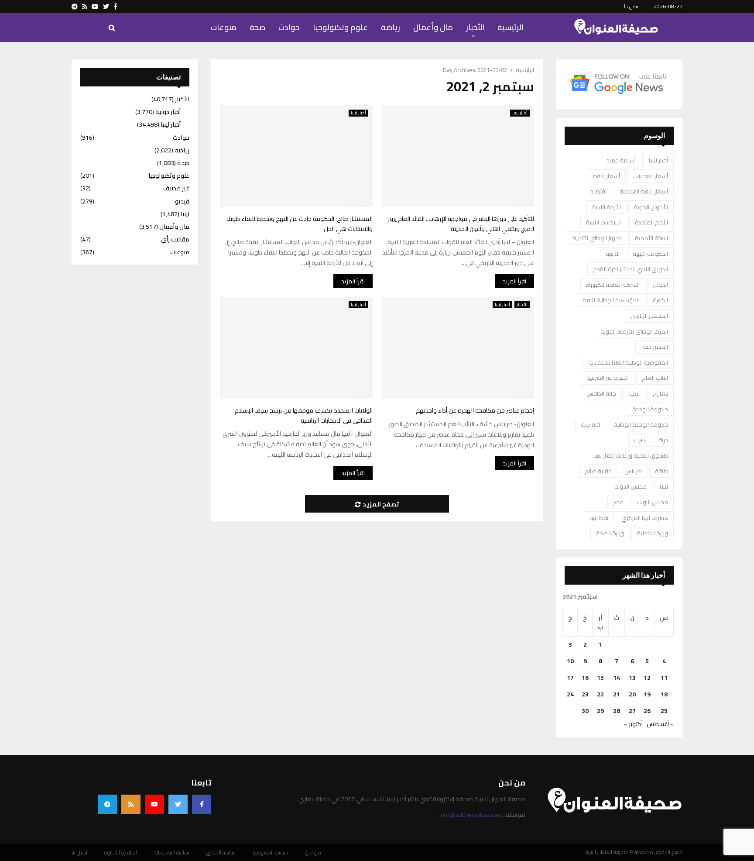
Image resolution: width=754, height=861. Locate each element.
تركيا (634, 393)
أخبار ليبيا (358, 113)
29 (600, 710)
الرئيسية (510, 27)
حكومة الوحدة (650, 409)
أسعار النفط (606, 176)
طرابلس (633, 471)
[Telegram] (107, 804)
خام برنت (590, 424)
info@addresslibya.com (470, 814)
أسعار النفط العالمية (644, 191)
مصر (618, 502)
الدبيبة (613, 253)
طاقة (661, 471)
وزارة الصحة (610, 533)
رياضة (390, 27)
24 (570, 694)
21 (616, 694)
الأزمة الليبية (606, 207)
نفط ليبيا (598, 518)
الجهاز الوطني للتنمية (597, 238)
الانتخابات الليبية (604, 222)
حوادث (289, 27)
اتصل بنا (632, 6)
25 (664, 710)
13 (632, 677)
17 (570, 677)
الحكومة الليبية (650, 253)
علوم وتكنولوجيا (340, 27)
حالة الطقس (601, 393)
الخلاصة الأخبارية (120, 853)
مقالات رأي (175, 239)
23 (585, 694)
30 (585, 710)
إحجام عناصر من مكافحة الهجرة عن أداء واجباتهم (475, 410)
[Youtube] (154, 804)
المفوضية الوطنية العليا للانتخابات (628, 362)
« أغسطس (660, 724)
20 (632, 694)
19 (647, 694)
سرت (639, 440)
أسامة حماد (621, 160)
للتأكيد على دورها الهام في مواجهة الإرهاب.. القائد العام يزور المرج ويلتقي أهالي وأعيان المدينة (461, 223)
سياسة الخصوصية (270, 853)
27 (632, 710)
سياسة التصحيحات (171, 853)
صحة (257, 27)
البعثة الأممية (651, 238)
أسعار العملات (650, 176)
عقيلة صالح (598, 471)
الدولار (660, 284)
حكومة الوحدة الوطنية (640, 424)
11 (664, 677)
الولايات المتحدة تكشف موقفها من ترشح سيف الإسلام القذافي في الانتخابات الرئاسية (304, 415)
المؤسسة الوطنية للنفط (611, 300)
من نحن (313, 853)
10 (570, 661)
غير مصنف (176, 188)
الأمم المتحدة (651, 222)
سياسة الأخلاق (221, 853)
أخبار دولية (168, 111)
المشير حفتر (654, 346)
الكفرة (660, 300)
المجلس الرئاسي (649, 315)
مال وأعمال (433, 27)
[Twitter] (178, 804)
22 (600, 694)
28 (616, 710)
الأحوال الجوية (651, 207)
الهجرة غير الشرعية (607, 377)
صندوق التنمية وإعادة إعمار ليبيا (630, 455)
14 (616, 677)
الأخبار (475, 27)
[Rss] (131, 804)
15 (600, 677)
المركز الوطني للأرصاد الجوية (634, 331)
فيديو (182, 201)
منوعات (223, 27)
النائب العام (655, 377)
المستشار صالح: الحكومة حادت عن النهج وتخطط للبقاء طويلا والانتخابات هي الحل (299, 223)
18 (664, 694)
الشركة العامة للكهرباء (613, 284)
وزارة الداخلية (652, 533)
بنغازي (660, 393)
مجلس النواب (652, 502)
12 (647, 677)
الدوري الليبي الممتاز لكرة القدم (630, 269)
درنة (663, 440)
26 (647, 710)
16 (585, 677)
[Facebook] (201, 804)
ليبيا (664, 486)
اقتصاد (598, 191)
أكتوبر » (633, 724)
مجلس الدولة (630, 486)
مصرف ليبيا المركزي (644, 518)
